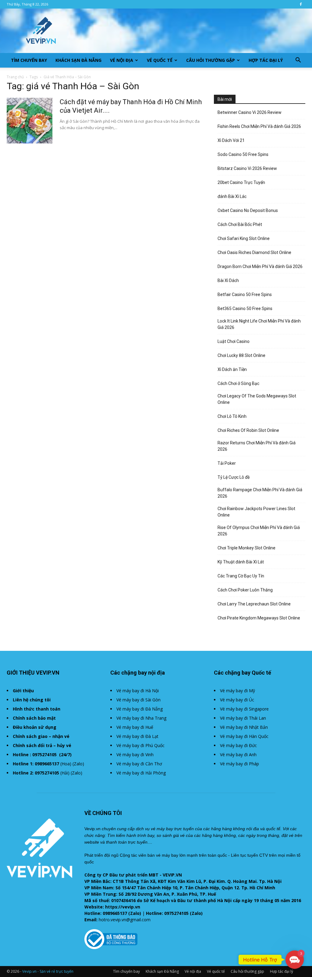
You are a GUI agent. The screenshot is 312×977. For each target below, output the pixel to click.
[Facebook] (300, 4)
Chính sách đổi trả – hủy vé (42, 745)
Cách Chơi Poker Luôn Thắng (245, 589)
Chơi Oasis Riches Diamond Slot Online (254, 252)
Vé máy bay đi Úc (237, 700)
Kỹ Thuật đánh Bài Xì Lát (241, 561)
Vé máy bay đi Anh (238, 754)
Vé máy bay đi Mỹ (237, 690)
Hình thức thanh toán (36, 709)
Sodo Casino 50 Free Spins (243, 154)
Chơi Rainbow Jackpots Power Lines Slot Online (256, 511)
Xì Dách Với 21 (231, 140)
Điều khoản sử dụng (34, 727)
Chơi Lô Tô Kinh (232, 416)
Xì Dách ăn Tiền (232, 369)
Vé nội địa (121, 60)
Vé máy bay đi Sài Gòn (138, 700)
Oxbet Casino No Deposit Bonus (248, 210)
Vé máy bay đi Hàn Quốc (244, 736)
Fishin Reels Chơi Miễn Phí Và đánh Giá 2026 (259, 126)
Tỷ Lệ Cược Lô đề (234, 477)
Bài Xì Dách (228, 280)
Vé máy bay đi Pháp (239, 764)
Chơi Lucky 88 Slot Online (241, 355)
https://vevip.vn (122, 907)
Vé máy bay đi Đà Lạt (137, 736)
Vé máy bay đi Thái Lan (243, 718)
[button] (298, 61)
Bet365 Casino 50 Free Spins (245, 308)
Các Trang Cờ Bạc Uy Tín (241, 575)
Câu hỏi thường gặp (210, 60)
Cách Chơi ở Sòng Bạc (238, 383)
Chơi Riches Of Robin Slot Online (248, 430)
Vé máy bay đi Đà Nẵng (139, 709)
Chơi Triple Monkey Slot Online (246, 547)
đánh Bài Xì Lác (232, 196)
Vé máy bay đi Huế (134, 727)
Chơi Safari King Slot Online (244, 238)
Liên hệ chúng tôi (32, 700)
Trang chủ (15, 76)
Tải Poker (227, 463)
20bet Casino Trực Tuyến (241, 182)
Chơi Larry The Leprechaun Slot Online (254, 603)
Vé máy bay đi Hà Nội (137, 690)
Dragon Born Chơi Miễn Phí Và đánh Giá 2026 (260, 266)
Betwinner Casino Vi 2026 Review (250, 112)
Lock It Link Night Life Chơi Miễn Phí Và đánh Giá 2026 (259, 324)
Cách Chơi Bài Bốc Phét (240, 224)
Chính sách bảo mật (34, 718)
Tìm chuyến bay (29, 60)
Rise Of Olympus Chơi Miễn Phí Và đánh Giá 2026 (259, 530)
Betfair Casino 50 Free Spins (245, 294)
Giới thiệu (23, 690)
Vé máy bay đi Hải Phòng (141, 773)
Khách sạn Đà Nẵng (78, 60)
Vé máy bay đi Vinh (135, 754)
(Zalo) (78, 764)
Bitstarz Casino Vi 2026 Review (247, 168)
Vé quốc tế (159, 60)
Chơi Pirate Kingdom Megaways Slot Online (259, 617)
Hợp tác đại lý (266, 60)
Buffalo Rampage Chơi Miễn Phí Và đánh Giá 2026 (260, 493)
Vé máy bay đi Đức (238, 745)
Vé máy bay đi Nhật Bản (244, 727)
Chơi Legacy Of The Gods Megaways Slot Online (257, 399)
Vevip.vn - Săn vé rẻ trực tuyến (47, 971)
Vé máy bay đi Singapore (244, 709)
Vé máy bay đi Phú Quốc (140, 745)
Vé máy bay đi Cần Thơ (139, 764)
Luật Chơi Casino (234, 341)
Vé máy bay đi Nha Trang (141, 718)
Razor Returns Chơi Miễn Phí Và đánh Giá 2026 (257, 446)
